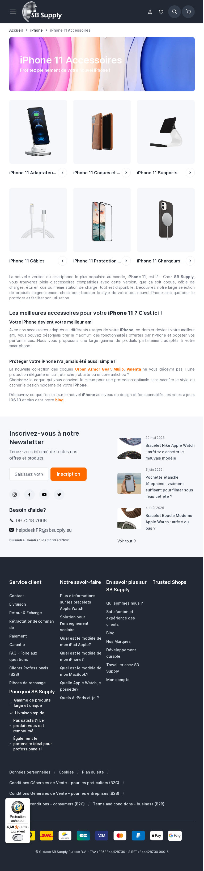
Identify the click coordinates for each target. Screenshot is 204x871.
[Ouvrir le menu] (14, 11)
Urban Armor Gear (93, 369)
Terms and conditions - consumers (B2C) (47, 804)
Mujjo (118, 369)
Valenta (133, 369)
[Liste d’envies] (161, 11)
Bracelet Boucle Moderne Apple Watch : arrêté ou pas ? (169, 521)
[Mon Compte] (150, 12)
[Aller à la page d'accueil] (42, 11)
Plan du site (93, 772)
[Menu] (27, 801)
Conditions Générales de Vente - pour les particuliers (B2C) (64, 782)
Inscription (68, 474)
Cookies (66, 772)
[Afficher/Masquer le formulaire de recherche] (174, 11)
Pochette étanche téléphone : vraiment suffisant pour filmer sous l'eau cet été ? (169, 487)
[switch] (17, 837)
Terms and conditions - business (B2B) (128, 804)
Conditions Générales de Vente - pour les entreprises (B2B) (64, 793)
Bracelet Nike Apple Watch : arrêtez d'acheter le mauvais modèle (170, 451)
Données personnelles (29, 772)
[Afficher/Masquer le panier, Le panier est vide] (188, 11)
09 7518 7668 (31, 520)
